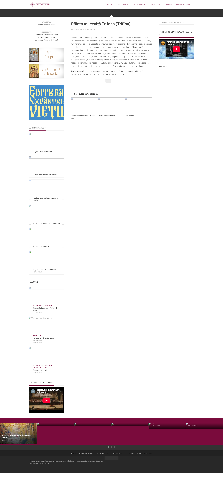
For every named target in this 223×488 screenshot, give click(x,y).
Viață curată (155, 4)
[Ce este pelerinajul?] (46, 357)
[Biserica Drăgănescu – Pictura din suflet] (46, 297)
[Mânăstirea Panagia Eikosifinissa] (130, 424)
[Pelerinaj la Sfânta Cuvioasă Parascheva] (46, 327)
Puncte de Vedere (183, 4)
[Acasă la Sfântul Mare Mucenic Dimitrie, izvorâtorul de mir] (204, 426)
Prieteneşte (129, 116)
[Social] (188, 464)
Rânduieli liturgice (40, 368)
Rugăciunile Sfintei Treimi (42, 152)
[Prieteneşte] (138, 105)
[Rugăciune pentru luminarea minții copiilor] (46, 189)
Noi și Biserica (139, 4)
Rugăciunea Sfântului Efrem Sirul (45, 175)
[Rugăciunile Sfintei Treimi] (46, 143)
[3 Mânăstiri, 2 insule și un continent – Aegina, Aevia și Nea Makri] (167, 426)
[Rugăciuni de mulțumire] (46, 238)
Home (109, 4)
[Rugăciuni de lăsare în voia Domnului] (46, 214)
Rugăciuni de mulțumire (42, 246)
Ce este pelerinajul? (40, 370)
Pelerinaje (48, 305)
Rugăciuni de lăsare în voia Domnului (46, 223)
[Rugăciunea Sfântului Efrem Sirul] (46, 166)
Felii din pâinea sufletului (107, 116)
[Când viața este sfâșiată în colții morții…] (84, 105)
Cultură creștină (122, 4)
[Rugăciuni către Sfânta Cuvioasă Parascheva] (46, 261)
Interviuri (169, 4)
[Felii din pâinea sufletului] (111, 105)
